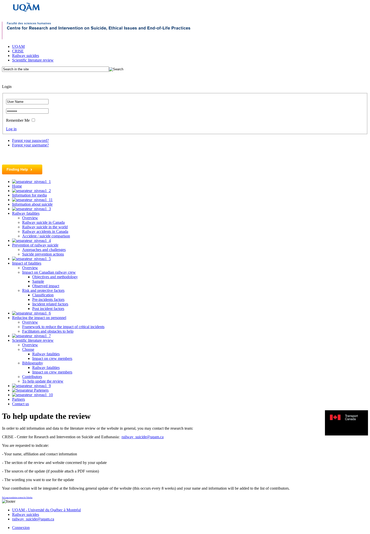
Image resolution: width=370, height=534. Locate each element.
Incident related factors (50, 304)
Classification (43, 295)
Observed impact (45, 286)
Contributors (32, 376)
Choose (28, 349)
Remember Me (18, 120)
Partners (18, 399)
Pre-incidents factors (48, 299)
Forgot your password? (30, 140)
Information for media (29, 195)
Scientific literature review (33, 60)
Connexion (21, 527)
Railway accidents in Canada (45, 231)
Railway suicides (25, 55)
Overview (30, 218)
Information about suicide (32, 204)
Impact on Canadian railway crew (49, 272)
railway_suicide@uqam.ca (143, 437)
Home (17, 186)
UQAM (18, 46)
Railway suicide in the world (45, 227)
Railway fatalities (26, 213)
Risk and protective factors (43, 290)
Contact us (20, 404)
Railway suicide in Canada (43, 222)
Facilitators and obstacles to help (47, 331)
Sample (38, 281)
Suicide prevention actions (43, 254)
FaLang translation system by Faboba (17, 497)
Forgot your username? (30, 145)
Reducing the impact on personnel (39, 318)
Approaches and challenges (44, 249)
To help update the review (42, 381)
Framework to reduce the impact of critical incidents (63, 327)
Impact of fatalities (26, 263)
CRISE (18, 51)
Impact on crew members (52, 358)
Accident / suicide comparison (46, 236)
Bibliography (32, 363)
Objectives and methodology (55, 277)
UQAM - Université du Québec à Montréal (46, 510)
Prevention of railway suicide (35, 245)
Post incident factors (48, 308)
